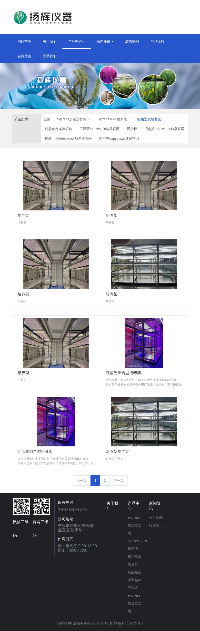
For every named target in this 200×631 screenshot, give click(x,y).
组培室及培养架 (149, 119)
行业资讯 (156, 525)
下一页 (118, 480)
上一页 (82, 480)
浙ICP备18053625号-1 (126, 623)
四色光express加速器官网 (119, 138)
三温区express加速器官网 (100, 128)
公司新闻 (156, 517)
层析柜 (132, 128)
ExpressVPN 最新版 (112, 119)
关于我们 (50, 41)
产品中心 (75, 41)
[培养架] (56, 185)
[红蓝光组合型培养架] (144, 342)
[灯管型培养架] (144, 421)
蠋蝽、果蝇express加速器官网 (68, 138)
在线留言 (24, 56)
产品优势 (157, 41)
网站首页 (24, 41)
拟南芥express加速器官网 (164, 128)
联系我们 (50, 56)
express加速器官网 (71, 119)
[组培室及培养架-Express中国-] (43, 17)
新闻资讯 (103, 41)
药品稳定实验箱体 (58, 128)
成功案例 (132, 41)
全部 (47, 119)
